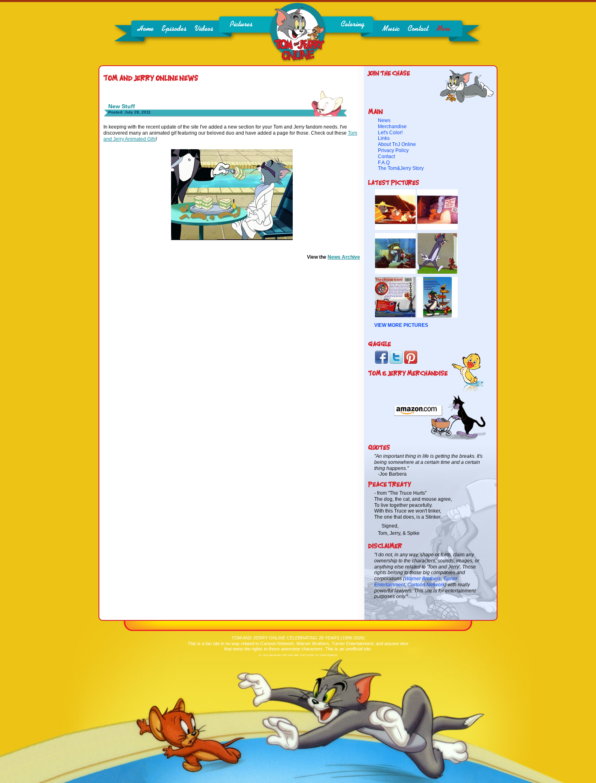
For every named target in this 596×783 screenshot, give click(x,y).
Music (390, 28)
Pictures (241, 24)
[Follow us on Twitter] (396, 363)
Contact (417, 28)
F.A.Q (384, 162)
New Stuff (121, 106)
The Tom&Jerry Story (401, 168)
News (384, 120)
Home (145, 28)
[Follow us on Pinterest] (410, 363)
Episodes (174, 28)
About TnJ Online (397, 144)
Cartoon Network (426, 585)
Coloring (352, 24)
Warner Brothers (423, 578)
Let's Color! (390, 132)
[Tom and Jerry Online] (298, 60)
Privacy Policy (393, 150)
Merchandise (392, 126)
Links (384, 138)
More (443, 28)
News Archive (344, 257)
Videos (204, 28)
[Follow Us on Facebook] (381, 363)
